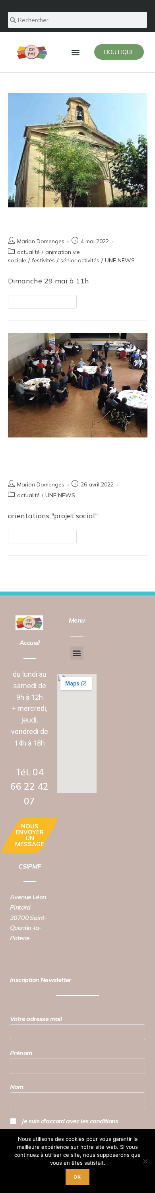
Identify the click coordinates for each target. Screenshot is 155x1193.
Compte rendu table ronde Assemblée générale (66, 458)
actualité (28, 252)
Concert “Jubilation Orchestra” (76, 221)
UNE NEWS (120, 260)
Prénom (21, 1053)
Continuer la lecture (46, 300)
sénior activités (79, 260)
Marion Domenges (40, 241)
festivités (43, 260)
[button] (75, 52)
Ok (77, 1177)
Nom (16, 1087)
